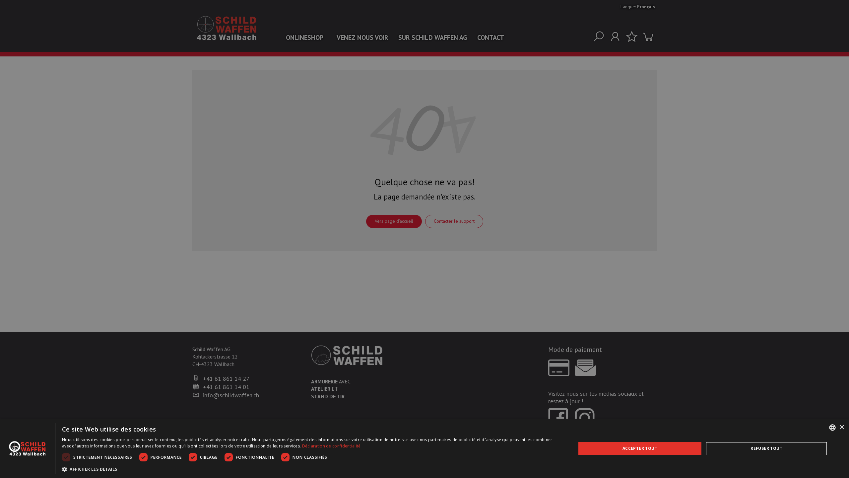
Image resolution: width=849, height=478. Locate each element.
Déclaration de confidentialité (331, 446)
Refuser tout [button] (766, 448)
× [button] (841, 427)
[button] (311, 469)
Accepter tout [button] (639, 448)
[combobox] (832, 427)
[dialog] (424, 448)
